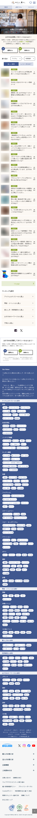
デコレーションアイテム (21, 517)
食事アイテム (6, 529)
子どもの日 (13, 607)
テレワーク (28, 720)
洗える (27, 694)
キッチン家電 (19, 581)
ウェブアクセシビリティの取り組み (13, 782)
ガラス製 (5, 691)
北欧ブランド (6, 680)
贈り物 (24, 555)
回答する (27, 50)
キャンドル (16, 440)
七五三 (31, 610)
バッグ (14, 540)
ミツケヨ (17, 734)
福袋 (5, 617)
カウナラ (10, 734)
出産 (17, 632)
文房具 (23, 514)
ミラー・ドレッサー (8, 418)
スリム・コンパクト (18, 694)
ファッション (6, 540)
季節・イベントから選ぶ (12, 303)
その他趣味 (6, 573)
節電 (22, 720)
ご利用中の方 (7, 770)
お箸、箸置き (6, 488)
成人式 (11, 617)
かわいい (5, 717)
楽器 (13, 569)
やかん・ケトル (16, 459)
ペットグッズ (23, 543)
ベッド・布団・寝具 (25, 414)
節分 (17, 617)
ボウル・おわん (23, 477)
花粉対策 (11, 724)
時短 (5, 724)
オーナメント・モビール (9, 448)
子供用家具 (20, 529)
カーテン (11, 506)
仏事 (23, 632)
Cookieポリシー (7, 791)
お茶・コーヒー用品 (23, 466)
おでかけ (5, 668)
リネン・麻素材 (7, 694)
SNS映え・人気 (13, 717)
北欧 (14, 680)
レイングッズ (6, 547)
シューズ (31, 543)
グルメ (25, 566)
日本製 (20, 680)
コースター (18, 484)
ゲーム (24, 569)
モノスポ (22, 732)
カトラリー (25, 484)
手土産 (30, 555)
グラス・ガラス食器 (8, 484)
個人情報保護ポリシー (9, 786)
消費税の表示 (17, 778)
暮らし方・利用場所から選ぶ (14, 310)
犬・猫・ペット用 (7, 649)
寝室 (5, 658)
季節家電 (26, 581)
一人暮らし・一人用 (8, 645)
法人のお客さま (7, 759)
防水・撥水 (25, 698)
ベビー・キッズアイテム (9, 525)
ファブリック (6, 496)
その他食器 (20, 488)
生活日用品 (6, 426)
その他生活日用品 (7, 433)
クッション (6, 444)
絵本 (29, 525)
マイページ (31, 7)
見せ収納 (22, 717)
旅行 (19, 569)
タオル (16, 429)
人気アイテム (18, 7)
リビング (18, 658)
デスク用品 (17, 514)
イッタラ (5, 683)
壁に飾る (14, 665)
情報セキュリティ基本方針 (10, 795)
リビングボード (7, 414)
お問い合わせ (6, 778)
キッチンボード (22, 411)
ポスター (29, 440)
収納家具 (17, 418)
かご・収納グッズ (15, 444)
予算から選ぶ (8, 323)
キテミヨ (5, 732)
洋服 (16, 543)
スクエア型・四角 (18, 709)
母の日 (20, 607)
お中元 (11, 610)
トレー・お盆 (6, 459)
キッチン (11, 658)
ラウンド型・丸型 (7, 709)
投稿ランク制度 (24, 42)
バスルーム (13, 661)
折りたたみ (27, 709)
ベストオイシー (14, 732)
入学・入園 (23, 621)
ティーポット (25, 481)
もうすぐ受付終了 (25, 64)
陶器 (18, 691)
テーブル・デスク (25, 407)
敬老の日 (17, 610)
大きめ (23, 706)
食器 (5, 477)
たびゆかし (24, 734)
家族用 (29, 645)
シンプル (28, 717)
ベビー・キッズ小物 (8, 532)
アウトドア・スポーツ (14, 562)
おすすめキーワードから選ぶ (14, 316)
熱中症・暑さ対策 (7, 720)
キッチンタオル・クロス (18, 496)
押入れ (20, 665)
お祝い (18, 555)
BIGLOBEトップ (7, 800)
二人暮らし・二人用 (20, 645)
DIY (14, 566)
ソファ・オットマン (14, 407)
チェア (14, 411)
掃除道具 (13, 426)
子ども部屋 (6, 661)
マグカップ (17, 481)
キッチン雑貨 (6, 455)
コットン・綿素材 (26, 691)
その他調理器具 (13, 470)
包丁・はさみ (25, 455)
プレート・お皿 (13, 477)
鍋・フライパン (16, 455)
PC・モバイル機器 (8, 517)
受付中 (6, 7)
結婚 (11, 632)
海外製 (11, 683)
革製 (12, 698)
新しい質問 (11, 64)
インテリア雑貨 (7, 440)
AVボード (15, 414)
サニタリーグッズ (7, 429)
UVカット (5, 698)
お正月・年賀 (26, 614)
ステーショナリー (7, 514)
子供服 (14, 529)
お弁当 (14, 488)
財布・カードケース (23, 540)
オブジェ (24, 444)
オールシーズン (7, 599)
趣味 (5, 562)
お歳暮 (5, 614)
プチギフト (12, 555)
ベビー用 (16, 649)
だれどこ (15, 730)
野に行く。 (29, 732)
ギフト (5, 555)
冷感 (18, 698)
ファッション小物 (7, 543)
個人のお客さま (7, 754)
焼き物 (17, 683)
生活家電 (11, 581)
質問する (10, 50)
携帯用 (5, 706)
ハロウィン (24, 610)
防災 (16, 720)
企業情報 (5, 765)
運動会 (29, 632)
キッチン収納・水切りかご (9, 466)
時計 (23, 440)
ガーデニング (6, 566)
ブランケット (25, 503)
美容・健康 (6, 569)
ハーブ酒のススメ (12, 736)
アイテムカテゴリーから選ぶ (14, 296)
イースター (6, 607)
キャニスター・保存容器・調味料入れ (12, 462)
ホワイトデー (15, 621)
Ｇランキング (7, 730)
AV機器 (5, 584)
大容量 (11, 706)
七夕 (5, 610)
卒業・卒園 (31, 621)
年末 (19, 614)
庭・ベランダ (6, 665)
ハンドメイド (25, 562)
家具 (5, 407)
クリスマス (12, 614)
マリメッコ (26, 680)
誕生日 (5, 632)
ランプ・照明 (6, 411)
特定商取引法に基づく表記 (23, 791)
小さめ (29, 706)
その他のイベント (7, 636)
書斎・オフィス (28, 665)
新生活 (5, 625)
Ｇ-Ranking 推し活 (24, 736)
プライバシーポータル (25, 786)
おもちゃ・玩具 (21, 525)
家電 (5, 581)
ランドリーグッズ (21, 426)
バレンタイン (6, 621)
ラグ (5, 506)
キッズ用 (23, 649)
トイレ (26, 661)
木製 (12, 691)
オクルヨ (22, 730)
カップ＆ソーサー (7, 481)
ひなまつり (24, 617)
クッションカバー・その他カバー (11, 503)
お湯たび (28, 730)
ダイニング (25, 658)
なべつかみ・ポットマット (9, 499)
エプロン (5, 470)
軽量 (17, 706)
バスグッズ (23, 429)
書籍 (20, 566)
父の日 (26, 607)
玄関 (32, 658)
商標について (25, 795)
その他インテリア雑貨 (22, 448)
